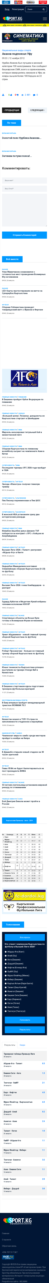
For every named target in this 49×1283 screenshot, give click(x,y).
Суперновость (8, 465)
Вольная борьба (9, 133)
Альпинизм (21, 498)
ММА (20, 430)
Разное (5, 269)
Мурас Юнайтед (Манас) (18, 975)
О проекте (6, 1240)
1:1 (43, 1140)
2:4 (43, 1121)
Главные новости (9, 397)
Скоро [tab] (22, 1045)
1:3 (43, 1073)
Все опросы (25, 937)
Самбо (19, 733)
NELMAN (23, 1281)
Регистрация (18, 9)
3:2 (43, 1160)
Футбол (5, 305)
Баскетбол (20, 512)
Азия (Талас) (13, 1007)
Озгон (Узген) (13, 1003)
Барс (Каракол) (14, 999)
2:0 (43, 1179)
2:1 (43, 1083)
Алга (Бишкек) (13, 960)
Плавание (22, 397)
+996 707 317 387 (9, 1252)
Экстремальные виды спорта (14, 700)
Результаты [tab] (9, 1045)
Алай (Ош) (12, 956)
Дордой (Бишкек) (15, 964)
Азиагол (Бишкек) (15, 991)
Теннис (21, 665)
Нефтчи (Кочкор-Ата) (17, 967)
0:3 (43, 1063)
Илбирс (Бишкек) (15, 979)
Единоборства (8, 733)
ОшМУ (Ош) (12, 971)
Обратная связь (9, 1246)
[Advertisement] (24, 342)
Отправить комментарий (24, 235)
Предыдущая (12, 110)
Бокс (20, 799)
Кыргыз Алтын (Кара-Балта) (20, 983)
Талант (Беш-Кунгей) (16, 987)
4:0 (43, 1092)
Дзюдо (21, 413)
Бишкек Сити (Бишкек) (17, 995)
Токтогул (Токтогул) (16, 1011)
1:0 (43, 1131)
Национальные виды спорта (16, 50)
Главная (5, 1233)
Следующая (37, 110)
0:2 (43, 1112)
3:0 (43, 1189)
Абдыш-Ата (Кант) (15, 952)
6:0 (43, 1102)
